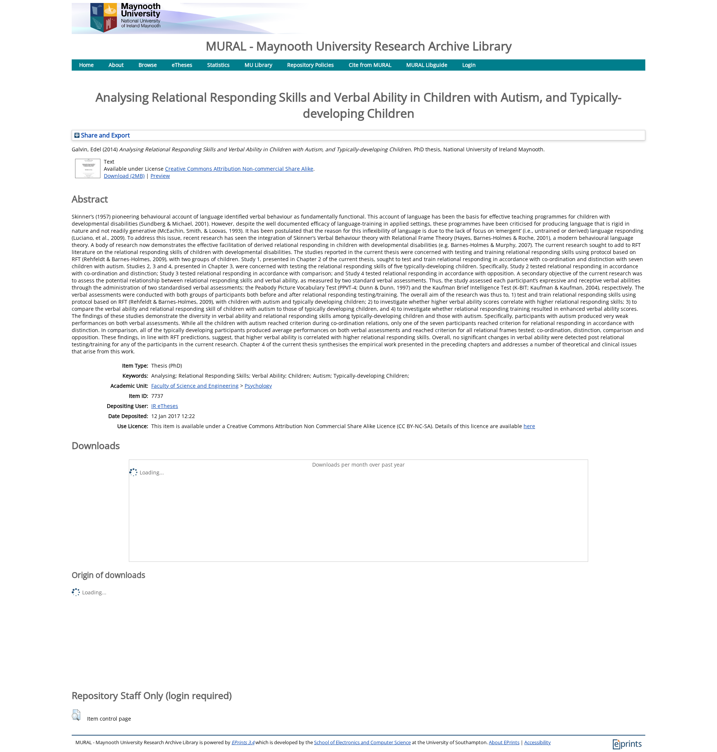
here (529, 426)
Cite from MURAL (370, 64)
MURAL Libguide (426, 64)
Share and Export (105, 135)
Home (86, 64)
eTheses (182, 64)
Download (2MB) (124, 175)
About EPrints (504, 742)
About (116, 64)
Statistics (218, 64)
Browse (148, 64)
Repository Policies (310, 64)
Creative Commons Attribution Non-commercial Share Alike (239, 168)
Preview (160, 175)
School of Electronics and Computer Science (362, 742)
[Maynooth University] (125, 30)
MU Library (258, 64)
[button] (76, 715)
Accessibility (537, 742)
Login (469, 64)
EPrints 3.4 (243, 742)
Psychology (258, 385)
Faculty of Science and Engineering (195, 385)
